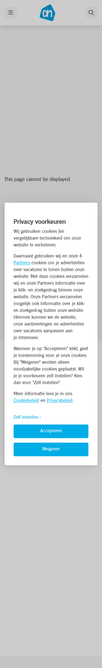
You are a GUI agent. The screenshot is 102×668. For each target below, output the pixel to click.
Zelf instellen (26, 418)
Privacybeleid (60, 401)
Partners (22, 263)
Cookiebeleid (26, 401)
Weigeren (51, 449)
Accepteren (51, 431)
